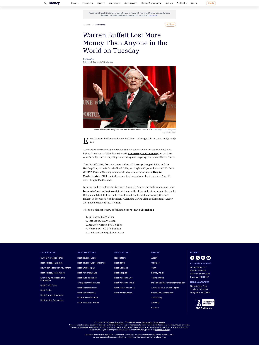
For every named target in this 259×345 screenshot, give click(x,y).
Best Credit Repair (86, 268)
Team (153, 268)
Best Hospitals (121, 273)
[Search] (45, 3)
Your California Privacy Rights (165, 288)
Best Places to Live (123, 278)
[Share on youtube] (208, 258)
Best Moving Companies (51, 300)
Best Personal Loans (87, 273)
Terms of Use (157, 278)
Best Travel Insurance (124, 288)
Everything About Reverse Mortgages (52, 279)
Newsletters (120, 258)
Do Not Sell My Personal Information (168, 283)
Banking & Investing (150, 3)
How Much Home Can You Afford (55, 268)
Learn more (153, 15)
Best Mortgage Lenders (51, 263)
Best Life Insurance (86, 293)
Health (168, 3)
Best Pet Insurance (123, 293)
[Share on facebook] (192, 258)
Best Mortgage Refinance (52, 273)
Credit (73, 3)
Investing (86, 24)
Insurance (87, 3)
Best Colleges (121, 268)
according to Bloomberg (143, 153)
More (193, 3)
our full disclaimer (162, 330)
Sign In (211, 3)
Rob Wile (90, 59)
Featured (181, 3)
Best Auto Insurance (87, 278)
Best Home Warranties (87, 298)
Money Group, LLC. (116, 322)
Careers (155, 308)
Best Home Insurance (87, 288)
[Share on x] (198, 258)
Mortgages (113, 3)
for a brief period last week (100, 191)
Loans (100, 3)
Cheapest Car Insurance (88, 283)
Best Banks (45, 290)
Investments (100, 24)
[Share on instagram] (203, 258)
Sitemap (155, 303)
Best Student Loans (86, 258)
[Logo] (54, 3)
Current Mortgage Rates (51, 258)
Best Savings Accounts (51, 295)
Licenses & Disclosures (162, 293)
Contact (155, 263)
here (163, 337)
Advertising (156, 298)
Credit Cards (129, 3)
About (154, 258)
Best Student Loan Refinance (91, 263)
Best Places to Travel (124, 283)
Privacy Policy (157, 273)
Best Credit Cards (48, 285)
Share (171, 24)
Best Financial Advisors (88, 303)
